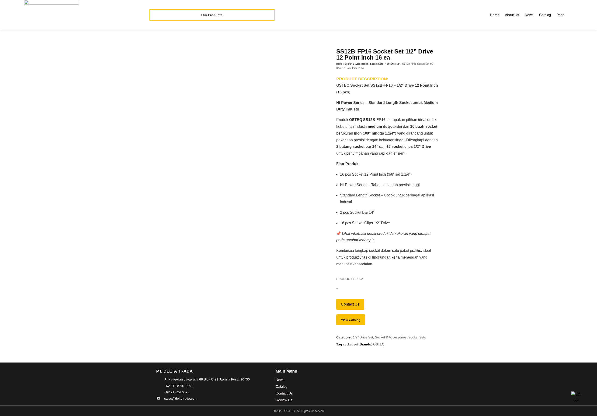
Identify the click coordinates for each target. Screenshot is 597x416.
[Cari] (582, 14)
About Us (512, 15)
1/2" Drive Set (392, 63)
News (529, 15)
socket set (350, 344)
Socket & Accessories (356, 63)
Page (560, 15)
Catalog (545, 15)
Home (494, 15)
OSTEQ (379, 344)
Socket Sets (376, 63)
